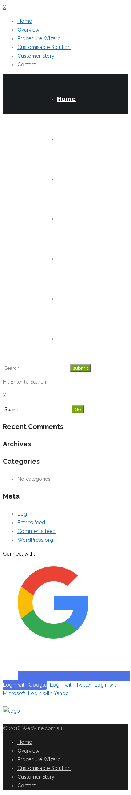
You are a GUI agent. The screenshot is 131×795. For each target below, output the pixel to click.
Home (24, 21)
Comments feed (36, 531)
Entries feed (31, 522)
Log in (24, 514)
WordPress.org (35, 540)
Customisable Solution (44, 47)
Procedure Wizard (39, 38)
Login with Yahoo (48, 693)
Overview (28, 30)
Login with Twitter (70, 685)
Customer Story (36, 56)
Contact (26, 64)
